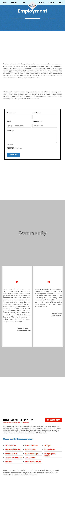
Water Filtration (30, 449)
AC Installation (10, 445)
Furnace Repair (49, 449)
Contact (60, 3)
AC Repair (47, 445)
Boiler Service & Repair (33, 461)
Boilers (41, 3)
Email (9, 121)
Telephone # (37, 121)
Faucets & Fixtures (31, 445)
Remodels (51, 3)
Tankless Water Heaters (13, 457)
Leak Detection (30, 457)
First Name (11, 112)
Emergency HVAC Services (50, 454)
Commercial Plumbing (13, 449)
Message (10, 130)
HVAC (23, 3)
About (5, 3)
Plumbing (14, 3)
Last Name (36, 112)
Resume (10, 145)
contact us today (53, 420)
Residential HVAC (11, 453)
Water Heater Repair (32, 453)
